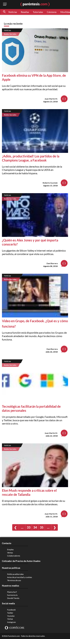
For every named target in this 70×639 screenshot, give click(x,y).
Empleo (10, 549)
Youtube (10, 616)
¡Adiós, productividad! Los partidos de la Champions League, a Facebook (30, 158)
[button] (5, 12)
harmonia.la (12, 595)
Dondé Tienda (13, 598)
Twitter (10, 613)
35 (41, 527)
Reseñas (25, 12)
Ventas (10, 552)
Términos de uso (14, 580)
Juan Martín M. (51, 99)
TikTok (10, 619)
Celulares (51, 12)
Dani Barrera (52, 263)
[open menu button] (5, 4)
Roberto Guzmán (50, 183)
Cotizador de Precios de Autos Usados (21, 561)
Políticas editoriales (15, 574)
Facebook (11, 609)
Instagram (11, 622)
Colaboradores (13, 555)
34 (35, 527)
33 (28, 527)
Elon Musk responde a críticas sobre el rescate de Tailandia (29, 492)
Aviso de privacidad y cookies (19, 577)
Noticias (12, 12)
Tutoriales (38, 12)
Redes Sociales (10, 34)
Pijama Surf (12, 592)
